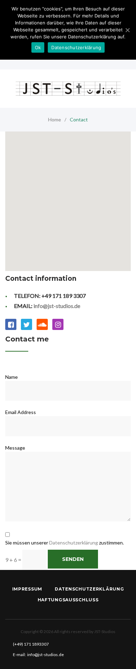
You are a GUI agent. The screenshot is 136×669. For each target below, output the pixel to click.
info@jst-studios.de (56, 305)
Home (54, 119)
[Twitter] (26, 324)
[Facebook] (10, 324)
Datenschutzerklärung (73, 543)
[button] (68, 192)
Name (11, 377)
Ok (38, 47)
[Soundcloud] (42, 324)
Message (15, 448)
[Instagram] (57, 324)
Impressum (27, 589)
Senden (73, 559)
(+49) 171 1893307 (31, 644)
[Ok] (127, 30)
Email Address (20, 412)
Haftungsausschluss (68, 599)
